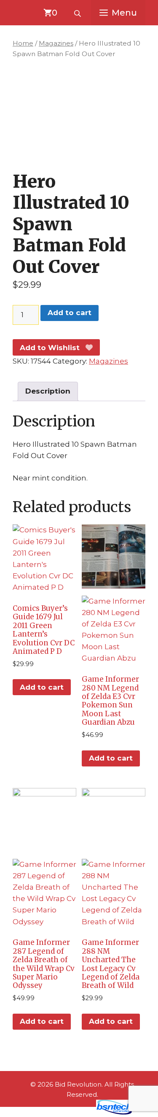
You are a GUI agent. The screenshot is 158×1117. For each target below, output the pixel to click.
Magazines (56, 43)
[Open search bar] (78, 12)
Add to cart (69, 312)
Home (23, 43)
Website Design (63, 1112)
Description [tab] (47, 391)
